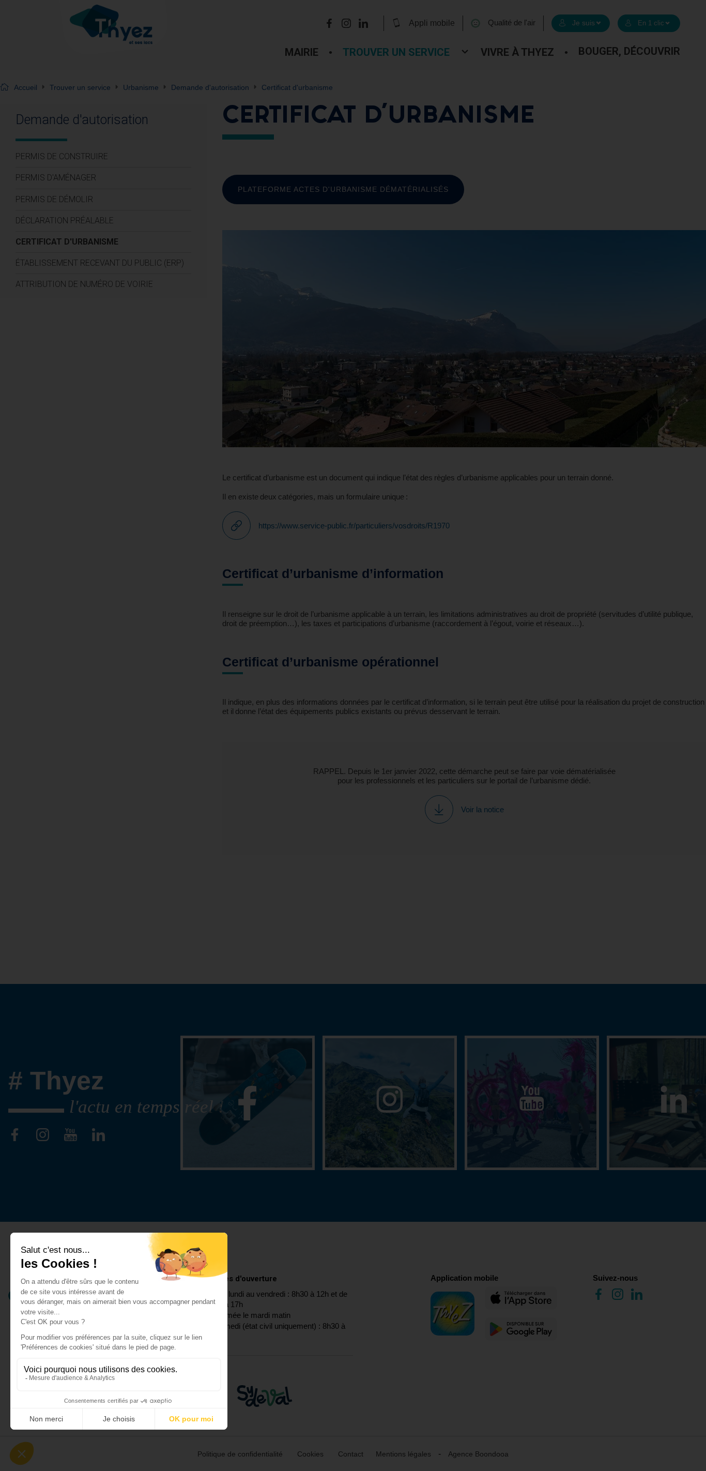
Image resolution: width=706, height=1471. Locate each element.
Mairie (301, 52)
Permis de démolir (54, 199)
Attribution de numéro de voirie (84, 284)
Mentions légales (403, 1454)
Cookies (310, 1454)
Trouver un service (396, 52)
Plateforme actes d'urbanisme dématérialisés (343, 189)
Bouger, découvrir (629, 51)
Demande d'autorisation (210, 87)
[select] (580, 23)
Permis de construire (62, 156)
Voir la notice (482, 809)
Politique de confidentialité (240, 1454)
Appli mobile (432, 23)
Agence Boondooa (478, 1454)
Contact (350, 1454)
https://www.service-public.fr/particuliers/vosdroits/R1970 (354, 525)
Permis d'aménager (56, 178)
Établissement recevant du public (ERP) (100, 263)
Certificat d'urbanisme (67, 242)
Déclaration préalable (65, 220)
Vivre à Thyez (517, 52)
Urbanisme (141, 87)
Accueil (25, 87)
